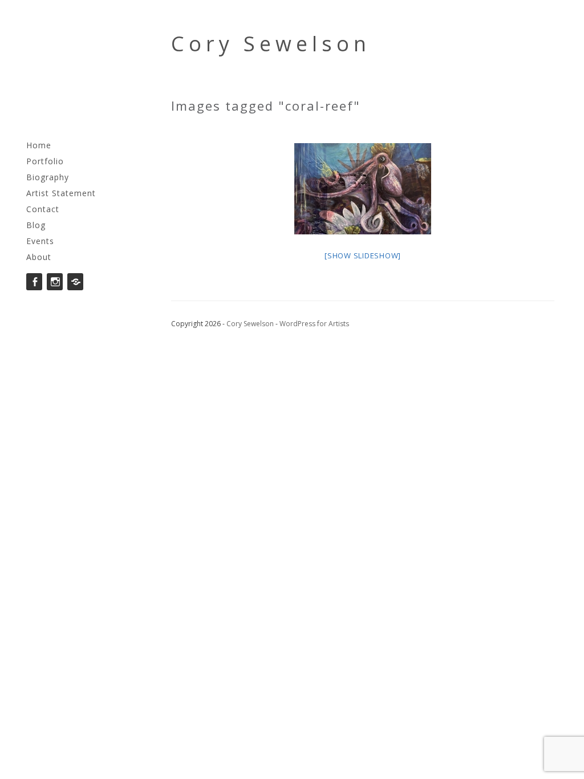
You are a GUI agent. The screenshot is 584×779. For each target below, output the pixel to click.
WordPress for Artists (314, 323)
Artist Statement (61, 193)
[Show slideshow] (363, 255)
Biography (47, 177)
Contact (42, 209)
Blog (36, 225)
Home (38, 145)
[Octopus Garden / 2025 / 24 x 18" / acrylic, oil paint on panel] (362, 188)
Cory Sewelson (271, 44)
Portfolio (45, 161)
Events (40, 241)
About (38, 256)
